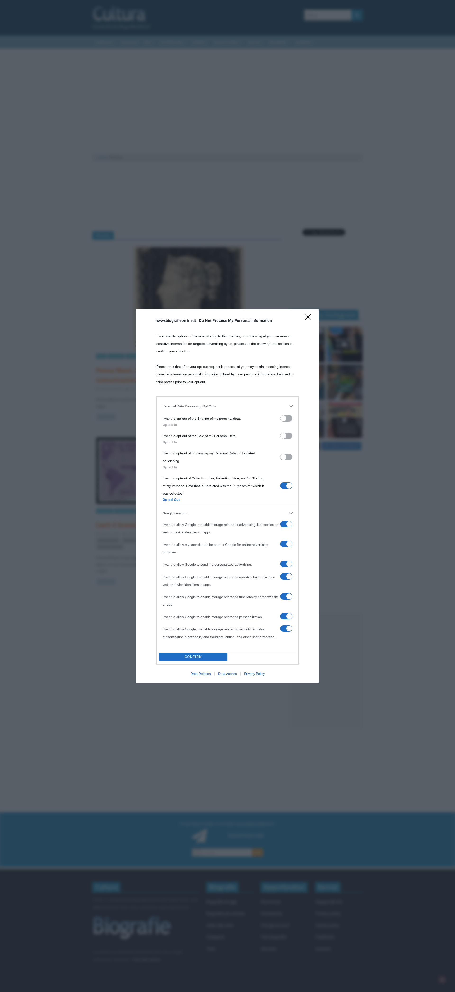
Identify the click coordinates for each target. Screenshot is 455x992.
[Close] (309, 318)
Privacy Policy (254, 674)
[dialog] (227, 496)
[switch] (286, 418)
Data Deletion (201, 674)
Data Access (227, 674)
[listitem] (227, 406)
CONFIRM (193, 656)
